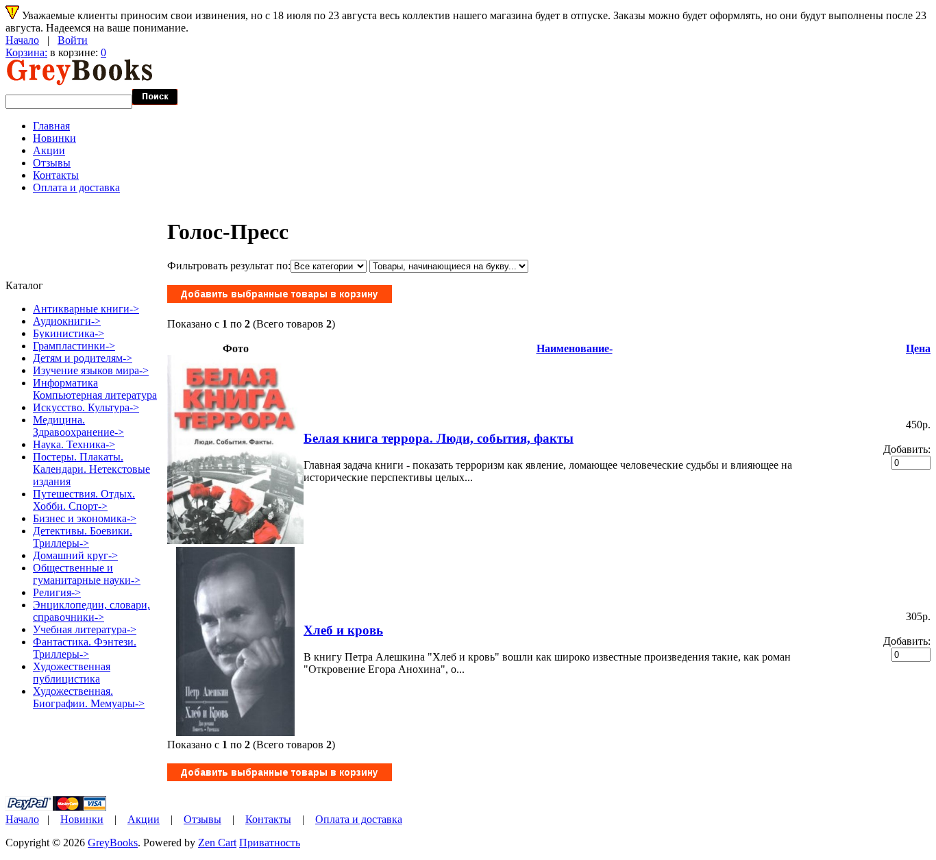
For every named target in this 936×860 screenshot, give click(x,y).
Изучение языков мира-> (91, 370)
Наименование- (575, 348)
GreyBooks (113, 842)
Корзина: (26, 52)
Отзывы (52, 163)
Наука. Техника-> (74, 444)
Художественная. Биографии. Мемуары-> (89, 697)
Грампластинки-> (74, 346)
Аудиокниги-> (67, 321)
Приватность (269, 842)
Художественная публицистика (71, 673)
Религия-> (57, 592)
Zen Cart (217, 842)
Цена (918, 348)
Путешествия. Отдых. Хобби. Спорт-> (84, 500)
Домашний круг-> (75, 555)
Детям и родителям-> (82, 358)
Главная (51, 126)
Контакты (56, 175)
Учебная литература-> (84, 629)
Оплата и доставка (76, 187)
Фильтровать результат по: (229, 265)
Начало (22, 40)
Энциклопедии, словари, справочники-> (91, 611)
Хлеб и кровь (343, 630)
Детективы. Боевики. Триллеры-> (82, 537)
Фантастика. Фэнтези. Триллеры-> (84, 648)
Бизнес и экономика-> (84, 518)
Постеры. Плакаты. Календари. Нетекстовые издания (91, 469)
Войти (73, 40)
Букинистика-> (68, 333)
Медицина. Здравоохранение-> (78, 426)
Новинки (54, 138)
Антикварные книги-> (86, 309)
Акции (49, 150)
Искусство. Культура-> (86, 407)
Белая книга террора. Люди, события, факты (439, 438)
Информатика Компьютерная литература (95, 389)
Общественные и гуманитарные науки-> (86, 574)
